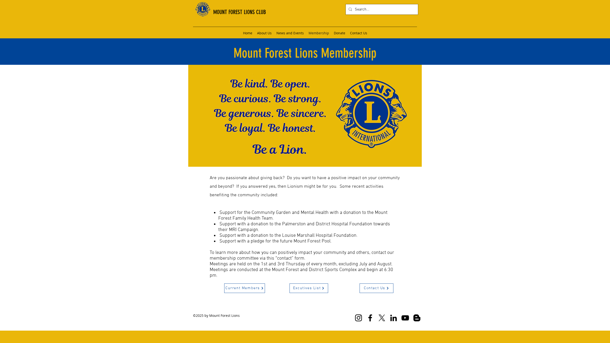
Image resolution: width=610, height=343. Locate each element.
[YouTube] (405, 318)
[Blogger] (417, 318)
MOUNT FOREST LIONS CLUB (239, 12)
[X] (381, 318)
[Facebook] (370, 318)
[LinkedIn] (393, 318)
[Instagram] (358, 318)
